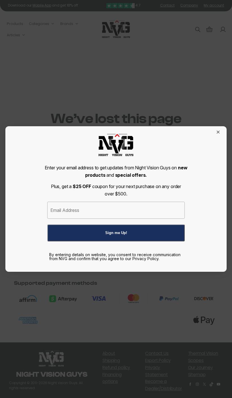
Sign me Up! (116, 233)
